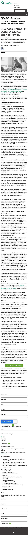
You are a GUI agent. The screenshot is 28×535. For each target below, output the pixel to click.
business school (23, 370)
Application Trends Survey (7, 92)
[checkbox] (14, 439)
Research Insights (8, 368)
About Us (16, 3)
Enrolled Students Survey (16, 91)
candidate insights (21, 372)
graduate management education (9, 372)
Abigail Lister (9, 38)
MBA (5, 475)
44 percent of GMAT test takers (8, 288)
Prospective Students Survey (14, 89)
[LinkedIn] (13, 532)
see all (2, 492)
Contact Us (16, 5)
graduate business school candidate (13, 484)
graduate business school (12, 370)
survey (12, 373)
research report (18, 373)
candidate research (5, 373)
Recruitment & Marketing (10, 474)
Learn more (3, 453)
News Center (17, 7)
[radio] (14, 437)
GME (5, 478)
